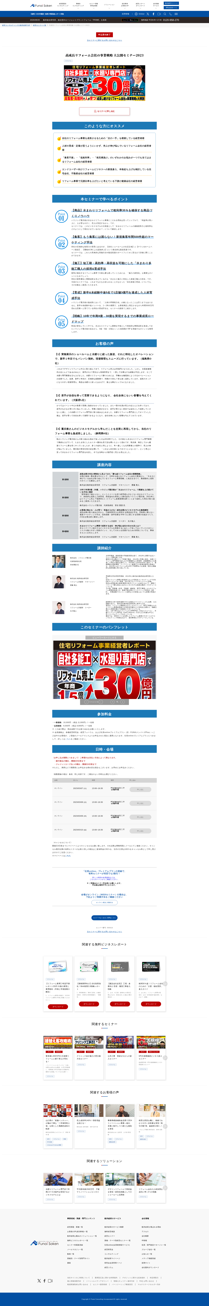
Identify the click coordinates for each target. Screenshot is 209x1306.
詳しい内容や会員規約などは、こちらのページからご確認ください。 (104, 878)
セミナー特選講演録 (75, 1245)
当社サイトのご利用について (78, 1278)
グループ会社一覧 (149, 1249)
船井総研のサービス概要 (114, 1227)
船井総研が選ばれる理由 (151, 1227)
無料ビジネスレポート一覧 (77, 1240)
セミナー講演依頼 (100, 1284)
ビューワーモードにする (104, 637)
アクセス (145, 1231)
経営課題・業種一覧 (75, 1227)
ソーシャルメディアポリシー (97, 1281)
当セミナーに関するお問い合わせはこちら (104, 40)
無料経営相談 (109, 1231)
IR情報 (144, 1240)
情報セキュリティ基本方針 (124, 1281)
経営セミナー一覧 (39, 25)
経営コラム (108, 1267)
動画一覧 (70, 1254)
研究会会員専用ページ (113, 1263)
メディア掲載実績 (149, 1258)
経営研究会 (108, 1249)
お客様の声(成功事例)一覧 (77, 1231)
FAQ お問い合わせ (146, 1281)
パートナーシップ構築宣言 (122, 1284)
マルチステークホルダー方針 (149, 1284)
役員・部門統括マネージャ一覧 (154, 1245)
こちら (68, 739)
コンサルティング (111, 1254)
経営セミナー (109, 1236)
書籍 (69, 1263)
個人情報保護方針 (74, 1281)
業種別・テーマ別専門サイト (78, 1258)
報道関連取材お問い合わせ (77, 1284)
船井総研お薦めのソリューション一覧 (82, 1236)
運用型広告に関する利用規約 (106, 1278)
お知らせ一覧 (147, 1254)
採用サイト (146, 1263)
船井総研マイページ (112, 1258)
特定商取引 (154, 1278)
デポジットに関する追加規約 (133, 1278)
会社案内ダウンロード (150, 1267)
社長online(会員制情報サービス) (117, 1245)
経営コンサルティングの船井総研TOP (16, 25)
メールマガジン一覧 (75, 1249)
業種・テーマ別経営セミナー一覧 (117, 1240)
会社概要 (145, 1236)
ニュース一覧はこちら (130, 20)
